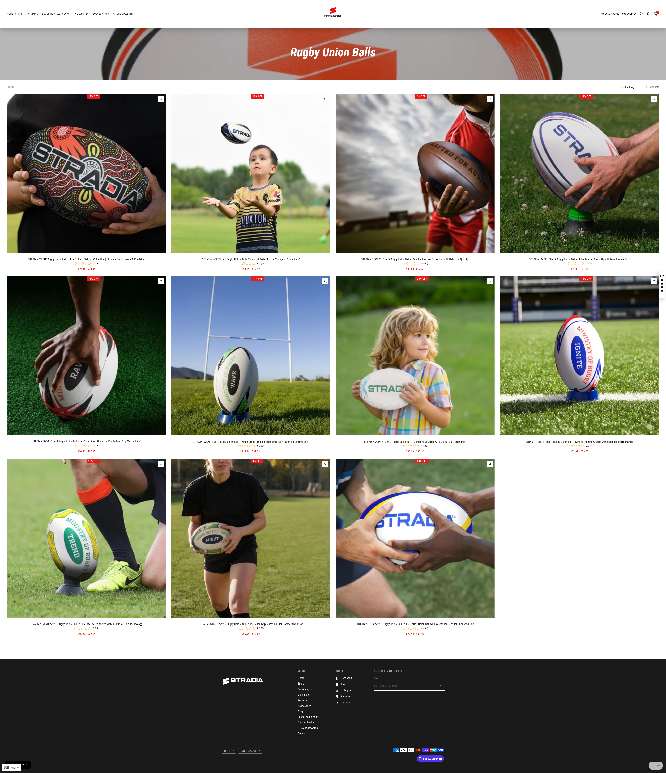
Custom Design (306, 722)
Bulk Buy (98, 13)
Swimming (32, 13)
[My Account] (648, 14)
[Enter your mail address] (439, 685)
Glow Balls (303, 694)
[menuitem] (10, 14)
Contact (302, 733)
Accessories (81, 13)
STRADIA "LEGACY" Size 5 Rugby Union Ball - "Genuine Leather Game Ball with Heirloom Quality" (415, 259)
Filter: (10, 86)
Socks (66, 13)
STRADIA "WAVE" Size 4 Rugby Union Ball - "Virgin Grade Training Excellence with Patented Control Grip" (251, 441)
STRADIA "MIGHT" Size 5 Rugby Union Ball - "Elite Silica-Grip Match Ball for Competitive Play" (251, 624)
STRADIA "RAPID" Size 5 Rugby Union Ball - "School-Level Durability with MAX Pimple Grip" (579, 259)
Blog (300, 711)
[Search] (641, 14)
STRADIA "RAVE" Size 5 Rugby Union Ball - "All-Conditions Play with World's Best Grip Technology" (86, 441)
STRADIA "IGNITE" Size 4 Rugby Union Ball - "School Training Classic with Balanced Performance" (580, 441)
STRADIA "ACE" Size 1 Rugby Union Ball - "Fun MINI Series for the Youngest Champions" (251, 259)
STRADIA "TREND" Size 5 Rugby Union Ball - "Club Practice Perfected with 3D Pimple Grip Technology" (86, 624)
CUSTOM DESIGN (629, 14)
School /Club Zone (308, 717)
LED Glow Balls (51, 13)
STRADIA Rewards (308, 728)
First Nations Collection (120, 13)
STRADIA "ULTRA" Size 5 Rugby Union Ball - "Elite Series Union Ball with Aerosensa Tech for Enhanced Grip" (415, 624)
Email (376, 678)
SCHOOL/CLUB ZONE (610, 14)
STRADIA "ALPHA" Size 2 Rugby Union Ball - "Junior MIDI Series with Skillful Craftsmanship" (415, 441)
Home (10, 13)
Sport (18, 13)
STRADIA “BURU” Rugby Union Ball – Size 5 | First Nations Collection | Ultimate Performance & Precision (86, 259)
